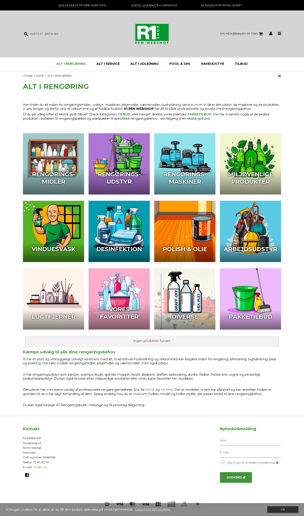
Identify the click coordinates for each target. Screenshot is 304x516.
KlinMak (167, 390)
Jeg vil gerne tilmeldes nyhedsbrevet (254, 461)
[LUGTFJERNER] (53, 299)
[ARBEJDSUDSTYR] (250, 231)
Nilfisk (150, 390)
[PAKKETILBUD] (250, 299)
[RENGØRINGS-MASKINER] (184, 164)
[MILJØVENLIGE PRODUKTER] (250, 164)
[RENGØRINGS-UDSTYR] (119, 164)
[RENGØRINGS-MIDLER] (53, 164)
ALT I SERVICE (108, 64)
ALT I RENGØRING (71, 64)
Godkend (234, 477)
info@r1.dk (40, 467)
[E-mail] (250, 452)
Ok (283, 509)
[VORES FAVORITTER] (119, 299)
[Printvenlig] (279, 75)
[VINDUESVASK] (53, 231)
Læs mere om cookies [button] (152, 509)
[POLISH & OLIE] (184, 231)
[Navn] (250, 440)
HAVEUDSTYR (212, 64)
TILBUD (241, 64)
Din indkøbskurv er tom (238, 33)
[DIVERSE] (184, 299)
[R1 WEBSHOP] (151, 34)
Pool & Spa (179, 64)
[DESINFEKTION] (119, 231)
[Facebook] (28, 475)
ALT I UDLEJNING (144, 64)
